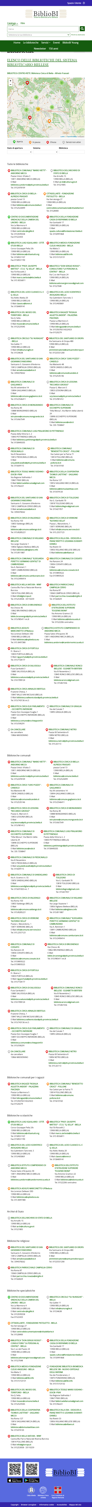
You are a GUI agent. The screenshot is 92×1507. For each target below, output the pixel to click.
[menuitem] (16, 43)
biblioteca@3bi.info (64, 254)
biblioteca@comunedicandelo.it (64, 373)
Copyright (15, 1505)
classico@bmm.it (24, 303)
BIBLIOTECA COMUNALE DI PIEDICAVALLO (29, 857)
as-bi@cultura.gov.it (68, 182)
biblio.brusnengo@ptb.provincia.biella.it (29, 616)
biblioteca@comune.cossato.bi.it (64, 570)
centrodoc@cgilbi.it (25, 231)
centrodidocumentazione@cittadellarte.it (65, 208)
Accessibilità (62, 1505)
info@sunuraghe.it (25, 350)
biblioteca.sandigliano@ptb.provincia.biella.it (31, 886)
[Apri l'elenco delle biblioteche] (68, 35)
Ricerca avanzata (78, 34)
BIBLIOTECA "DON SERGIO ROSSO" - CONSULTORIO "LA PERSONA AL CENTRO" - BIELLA (65, 269)
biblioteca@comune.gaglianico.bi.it (26, 396)
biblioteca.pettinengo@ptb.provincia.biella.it (37, 439)
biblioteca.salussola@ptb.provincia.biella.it (30, 677)
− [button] (10, 84)
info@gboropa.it (24, 596)
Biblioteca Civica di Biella (43, 1496)
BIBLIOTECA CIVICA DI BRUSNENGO (26, 604)
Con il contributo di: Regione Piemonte (58, 1496)
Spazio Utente (74, 3)
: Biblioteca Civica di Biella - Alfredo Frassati (38, 73)
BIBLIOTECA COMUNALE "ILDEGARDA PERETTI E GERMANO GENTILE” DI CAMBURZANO (27, 561)
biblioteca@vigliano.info (27, 549)
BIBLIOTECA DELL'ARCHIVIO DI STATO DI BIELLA (31, 1217)
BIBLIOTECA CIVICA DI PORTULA (25, 648)
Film (23, 23)
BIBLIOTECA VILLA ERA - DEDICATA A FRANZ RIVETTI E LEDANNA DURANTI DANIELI (66, 541)
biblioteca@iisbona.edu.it (69, 619)
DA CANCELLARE (18, 729)
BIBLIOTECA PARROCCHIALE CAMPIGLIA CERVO (31, 1267)
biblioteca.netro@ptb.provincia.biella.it (66, 741)
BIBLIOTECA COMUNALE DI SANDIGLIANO (29, 874)
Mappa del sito (75, 1505)
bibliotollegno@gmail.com (67, 506)
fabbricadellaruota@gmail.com (30, 483)
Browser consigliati (28, 1505)
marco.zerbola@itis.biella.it (29, 277)
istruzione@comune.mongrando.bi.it (27, 416)
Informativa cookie (46, 1505)
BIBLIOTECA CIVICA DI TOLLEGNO (64, 497)
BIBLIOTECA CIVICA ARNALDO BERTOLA (28, 689)
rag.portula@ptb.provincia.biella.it (32, 657)
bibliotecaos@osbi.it (64, 422)
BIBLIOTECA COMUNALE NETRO (63, 729)
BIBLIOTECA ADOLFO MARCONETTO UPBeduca (31, 1188)
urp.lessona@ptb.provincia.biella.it (65, 396)
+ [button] (10, 80)
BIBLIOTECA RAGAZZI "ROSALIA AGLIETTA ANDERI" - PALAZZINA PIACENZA (63, 315)
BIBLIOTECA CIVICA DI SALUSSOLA (26, 665)
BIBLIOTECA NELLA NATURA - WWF (26, 584)
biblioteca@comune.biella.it (29, 205)
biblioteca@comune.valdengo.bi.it (26, 529)
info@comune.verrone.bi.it (67, 529)
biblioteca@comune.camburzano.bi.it (27, 575)
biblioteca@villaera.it (64, 552)
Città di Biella (31, 1495)
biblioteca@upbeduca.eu (28, 639)
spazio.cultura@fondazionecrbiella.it (66, 231)
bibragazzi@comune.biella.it (68, 326)
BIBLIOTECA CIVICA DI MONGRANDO (27, 405)
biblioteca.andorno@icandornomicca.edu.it (64, 642)
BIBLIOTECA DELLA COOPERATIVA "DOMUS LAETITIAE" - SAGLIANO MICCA (64, 474)
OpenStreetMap (72, 136)
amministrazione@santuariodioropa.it (66, 350)
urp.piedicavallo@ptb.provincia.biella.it (28, 462)
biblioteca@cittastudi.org (28, 254)
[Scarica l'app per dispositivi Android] (32, 1480)
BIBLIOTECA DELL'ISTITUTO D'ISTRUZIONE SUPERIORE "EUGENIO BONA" (63, 607)
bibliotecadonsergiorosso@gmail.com (66, 283)
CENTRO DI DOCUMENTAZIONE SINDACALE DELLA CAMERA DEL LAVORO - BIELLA (25, 219)
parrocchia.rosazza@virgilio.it (68, 596)
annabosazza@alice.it (26, 370)
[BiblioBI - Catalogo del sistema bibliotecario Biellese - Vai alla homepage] (46, 14)
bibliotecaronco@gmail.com (66, 680)
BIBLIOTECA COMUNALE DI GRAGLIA (66, 706)
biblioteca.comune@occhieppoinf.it (27, 720)
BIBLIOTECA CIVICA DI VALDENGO (25, 518)
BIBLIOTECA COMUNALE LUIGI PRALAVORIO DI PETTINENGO (37, 431)
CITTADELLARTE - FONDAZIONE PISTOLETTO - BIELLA (34, 1323)
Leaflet (62, 136)
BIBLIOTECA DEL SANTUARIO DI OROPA (66, 338)
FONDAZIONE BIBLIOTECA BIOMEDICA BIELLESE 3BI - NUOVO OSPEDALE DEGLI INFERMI (66, 1369)
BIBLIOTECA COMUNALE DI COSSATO (66, 558)
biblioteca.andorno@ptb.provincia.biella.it (30, 184)
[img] (9, 171)
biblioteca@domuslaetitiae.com (64, 489)
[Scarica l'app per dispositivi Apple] (15, 1480)
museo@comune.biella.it (28, 323)
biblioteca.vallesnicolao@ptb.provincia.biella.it (37, 697)
